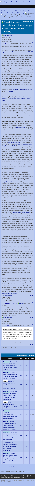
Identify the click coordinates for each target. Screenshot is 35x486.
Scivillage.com (5, 476)
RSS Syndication (19, 477)
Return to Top (15, 476)
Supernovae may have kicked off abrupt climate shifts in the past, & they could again (10, 395)
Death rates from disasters (21, 212)
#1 (32, 43)
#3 (32, 325)
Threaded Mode (28, 21)
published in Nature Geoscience (21, 89)
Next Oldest (6, 348)
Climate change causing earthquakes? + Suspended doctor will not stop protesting (10, 446)
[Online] (21, 303)
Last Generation (21, 127)
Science (3, 13)
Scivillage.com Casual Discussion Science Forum (16, 11)
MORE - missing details (9, 293)
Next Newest (15, 348)
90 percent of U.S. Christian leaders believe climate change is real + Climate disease (10, 414)
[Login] (2, 6)
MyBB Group (10, 482)
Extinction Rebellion (14, 142)
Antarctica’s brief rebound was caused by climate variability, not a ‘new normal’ (10, 365)
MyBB (9, 480)
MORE (11, 91)
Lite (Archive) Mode (25, 476)
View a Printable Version (9, 466)
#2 (32, 302)
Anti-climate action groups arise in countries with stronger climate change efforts (10, 435)
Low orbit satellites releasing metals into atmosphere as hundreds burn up (9, 384)
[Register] (5, 6)
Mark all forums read (7, 477)
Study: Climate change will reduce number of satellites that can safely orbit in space (9, 425)
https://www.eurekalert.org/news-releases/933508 (17, 52)
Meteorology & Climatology (16, 13)
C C (21, 365)
